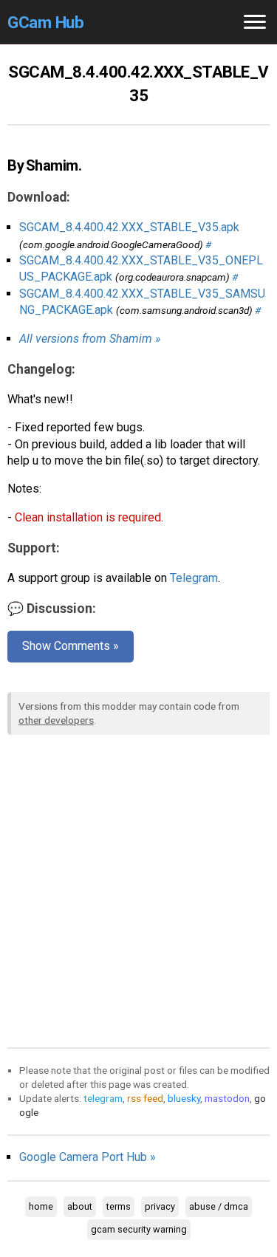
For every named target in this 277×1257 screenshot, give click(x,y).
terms (118, 1206)
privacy (160, 1206)
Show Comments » (70, 646)
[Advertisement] (138, 888)
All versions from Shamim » (89, 339)
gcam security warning (139, 1229)
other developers (56, 720)
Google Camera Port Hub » (87, 1157)
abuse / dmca (218, 1206)
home (41, 1206)
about (79, 1206)
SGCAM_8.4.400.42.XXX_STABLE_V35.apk (129, 227)
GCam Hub (45, 22)
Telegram (194, 578)
